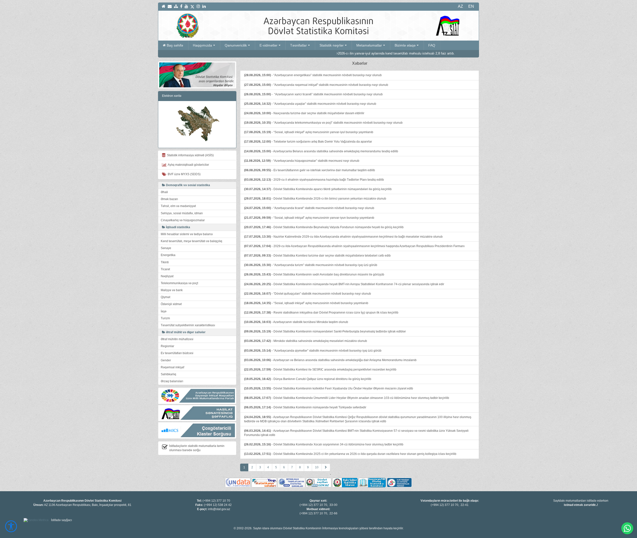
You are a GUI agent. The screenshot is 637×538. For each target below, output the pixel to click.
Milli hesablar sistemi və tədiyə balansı (187, 234)
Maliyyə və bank (172, 290)
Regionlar (167, 346)
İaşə (163, 311)
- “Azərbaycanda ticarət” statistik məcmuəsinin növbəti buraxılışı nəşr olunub (309, 208)
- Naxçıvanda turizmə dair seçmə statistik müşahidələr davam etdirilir (304, 113)
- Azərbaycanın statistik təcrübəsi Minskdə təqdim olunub (296, 322)
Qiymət (165, 297)
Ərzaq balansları (172, 381)
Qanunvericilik (236, 45)
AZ (460, 6)
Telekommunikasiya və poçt (179, 283)
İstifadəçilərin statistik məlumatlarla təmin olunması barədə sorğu (196, 448)
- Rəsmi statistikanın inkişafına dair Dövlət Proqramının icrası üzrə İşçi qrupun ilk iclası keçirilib (321, 312)
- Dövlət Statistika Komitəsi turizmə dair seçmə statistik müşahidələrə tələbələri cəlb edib (317, 255)
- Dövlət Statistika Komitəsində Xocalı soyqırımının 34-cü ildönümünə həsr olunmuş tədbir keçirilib (323, 444)
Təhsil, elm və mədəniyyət (178, 206)
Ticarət (165, 269)
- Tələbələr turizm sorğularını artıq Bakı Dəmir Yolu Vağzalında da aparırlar (308, 141)
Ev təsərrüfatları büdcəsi (177, 353)
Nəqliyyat (167, 276)
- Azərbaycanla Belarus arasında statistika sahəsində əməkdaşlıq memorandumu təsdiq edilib (321, 151)
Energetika (168, 255)
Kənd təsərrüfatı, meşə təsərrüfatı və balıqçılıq (191, 241)
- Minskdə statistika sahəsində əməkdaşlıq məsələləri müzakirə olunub (305, 341)
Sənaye (166, 248)
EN (471, 6)
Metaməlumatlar (369, 45)
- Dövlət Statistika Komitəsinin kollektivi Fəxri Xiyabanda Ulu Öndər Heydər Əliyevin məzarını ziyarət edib (328, 388)
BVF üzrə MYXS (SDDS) (183, 174)
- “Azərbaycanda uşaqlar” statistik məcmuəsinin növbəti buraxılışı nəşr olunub (310, 104)
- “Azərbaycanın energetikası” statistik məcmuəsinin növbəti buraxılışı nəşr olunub (313, 75)
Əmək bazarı (169, 199)
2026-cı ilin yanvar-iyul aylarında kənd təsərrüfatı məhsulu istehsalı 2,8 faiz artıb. (371, 53)
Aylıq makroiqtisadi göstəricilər (187, 164)
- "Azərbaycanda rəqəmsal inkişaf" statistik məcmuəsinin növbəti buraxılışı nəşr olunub (316, 85)
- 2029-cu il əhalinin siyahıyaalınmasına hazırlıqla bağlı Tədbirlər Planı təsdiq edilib (314, 179)
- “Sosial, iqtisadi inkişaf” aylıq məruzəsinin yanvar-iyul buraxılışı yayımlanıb (308, 132)
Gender (166, 360)
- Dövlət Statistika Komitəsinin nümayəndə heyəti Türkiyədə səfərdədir (305, 407)
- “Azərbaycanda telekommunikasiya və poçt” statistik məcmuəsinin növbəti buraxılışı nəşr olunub (323, 122)
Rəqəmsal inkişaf (172, 367)
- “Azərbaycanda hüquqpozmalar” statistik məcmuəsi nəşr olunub (301, 160)
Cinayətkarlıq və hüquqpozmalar (183, 220)
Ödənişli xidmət (171, 304)
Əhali (164, 192)
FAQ (431, 45)
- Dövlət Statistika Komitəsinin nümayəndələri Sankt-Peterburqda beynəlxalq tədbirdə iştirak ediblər (325, 331)
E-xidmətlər (268, 45)
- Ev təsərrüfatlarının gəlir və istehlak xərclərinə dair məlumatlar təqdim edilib (309, 170)
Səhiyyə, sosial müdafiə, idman (182, 213)
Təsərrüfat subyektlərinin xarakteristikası (188, 325)
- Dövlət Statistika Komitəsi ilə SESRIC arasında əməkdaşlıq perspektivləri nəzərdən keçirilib (320, 369)
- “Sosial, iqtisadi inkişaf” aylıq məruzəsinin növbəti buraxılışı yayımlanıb (306, 303)
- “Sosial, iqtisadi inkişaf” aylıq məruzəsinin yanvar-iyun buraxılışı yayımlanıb (309, 217)
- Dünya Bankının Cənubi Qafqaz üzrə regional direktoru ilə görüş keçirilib (307, 379)
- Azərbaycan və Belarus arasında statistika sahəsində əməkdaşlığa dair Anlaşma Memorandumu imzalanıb (330, 360)
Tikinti (165, 262)
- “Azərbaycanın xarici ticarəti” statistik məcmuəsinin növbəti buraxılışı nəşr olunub (313, 94)
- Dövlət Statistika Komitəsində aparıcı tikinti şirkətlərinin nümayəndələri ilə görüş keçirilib (318, 189)
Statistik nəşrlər (331, 45)
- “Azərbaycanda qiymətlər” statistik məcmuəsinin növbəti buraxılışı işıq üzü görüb (312, 350)
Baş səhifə (175, 45)
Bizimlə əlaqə (405, 45)
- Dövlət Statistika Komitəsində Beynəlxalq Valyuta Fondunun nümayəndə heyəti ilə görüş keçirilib (324, 227)
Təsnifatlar (298, 45)
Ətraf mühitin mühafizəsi (177, 339)
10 (316, 467)
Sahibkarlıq (168, 374)
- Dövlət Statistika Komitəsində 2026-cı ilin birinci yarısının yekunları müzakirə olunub (315, 198)
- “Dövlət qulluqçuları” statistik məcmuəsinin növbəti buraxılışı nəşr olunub (307, 293)
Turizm (165, 318)
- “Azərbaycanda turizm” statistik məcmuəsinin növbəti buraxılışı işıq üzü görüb (310, 265)
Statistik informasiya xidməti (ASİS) (189, 155)
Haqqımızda (202, 45)
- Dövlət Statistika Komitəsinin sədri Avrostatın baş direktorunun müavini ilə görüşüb (314, 274)
